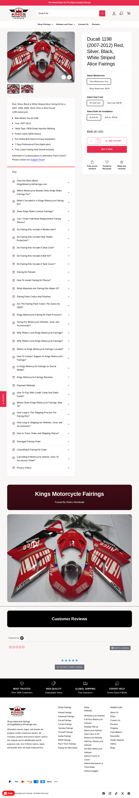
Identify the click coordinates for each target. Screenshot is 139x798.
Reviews (114, 724)
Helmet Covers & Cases (91, 758)
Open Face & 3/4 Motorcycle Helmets (93, 736)
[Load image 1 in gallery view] (13, 89)
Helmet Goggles (91, 771)
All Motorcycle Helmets (94, 716)
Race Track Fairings (67, 744)
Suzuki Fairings (65, 724)
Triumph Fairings (65, 732)
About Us (114, 712)
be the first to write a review (69, 667)
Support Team (37, 159)
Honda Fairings (65, 712)
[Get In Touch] (121, 13)
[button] (128, 13)
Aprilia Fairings (64, 736)
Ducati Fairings (64, 720)
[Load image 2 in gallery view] (27, 89)
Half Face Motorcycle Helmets (93, 743)
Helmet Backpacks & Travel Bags (93, 765)
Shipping (114, 728)
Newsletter (115, 736)
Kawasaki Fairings (66, 716)
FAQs (112, 716)
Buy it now (107, 149)
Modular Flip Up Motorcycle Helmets (93, 729)
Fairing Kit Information (67, 748)
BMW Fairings (64, 740)
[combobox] (71, 13)
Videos (113, 744)
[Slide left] (63, 77)
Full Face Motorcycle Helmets (93, 721)
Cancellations (116, 732)
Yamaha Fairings (65, 728)
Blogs (112, 748)
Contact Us (115, 720)
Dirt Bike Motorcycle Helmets (93, 751)
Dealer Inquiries (117, 740)
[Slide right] (69, 77)
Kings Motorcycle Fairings (22, 793)
